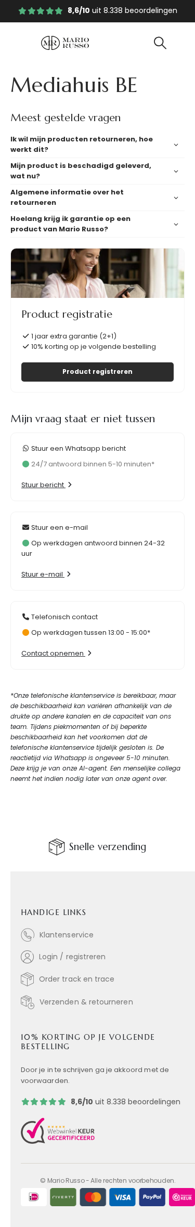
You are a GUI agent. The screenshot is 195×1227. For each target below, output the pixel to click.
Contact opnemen (53, 653)
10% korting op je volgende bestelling (93, 346)
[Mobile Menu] (29, 43)
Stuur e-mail (42, 574)
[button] (159, 43)
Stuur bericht (43, 485)
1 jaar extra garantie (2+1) (73, 336)
